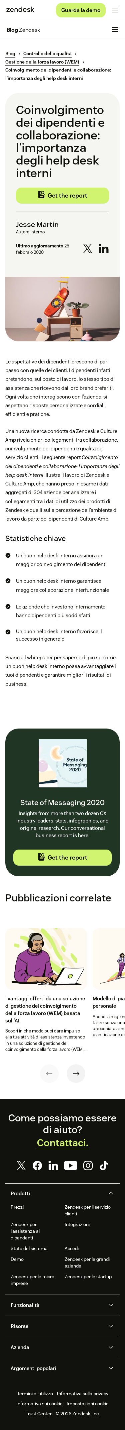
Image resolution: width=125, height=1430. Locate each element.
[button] (57, 1193)
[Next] (76, 1073)
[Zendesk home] (20, 10)
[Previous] (49, 1073)
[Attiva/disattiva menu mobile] (115, 10)
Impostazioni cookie (88, 1404)
